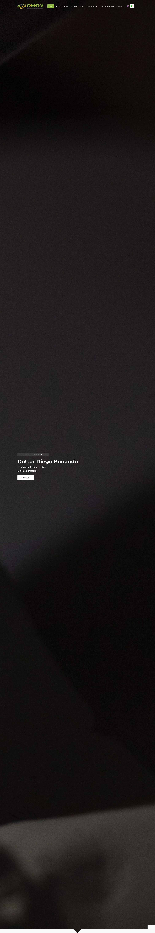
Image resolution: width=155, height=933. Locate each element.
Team (66, 6)
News (82, 6)
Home (51, 6)
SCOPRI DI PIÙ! (26, 478)
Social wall (92, 6)
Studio (58, 6)
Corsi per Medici (107, 6)
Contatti (120, 6)
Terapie (74, 6)
